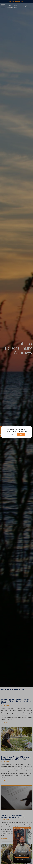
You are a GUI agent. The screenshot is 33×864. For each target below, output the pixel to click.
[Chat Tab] (16, 432)
